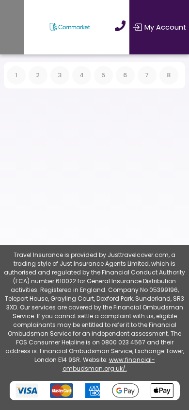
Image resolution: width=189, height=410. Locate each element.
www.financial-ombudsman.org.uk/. (109, 364)
